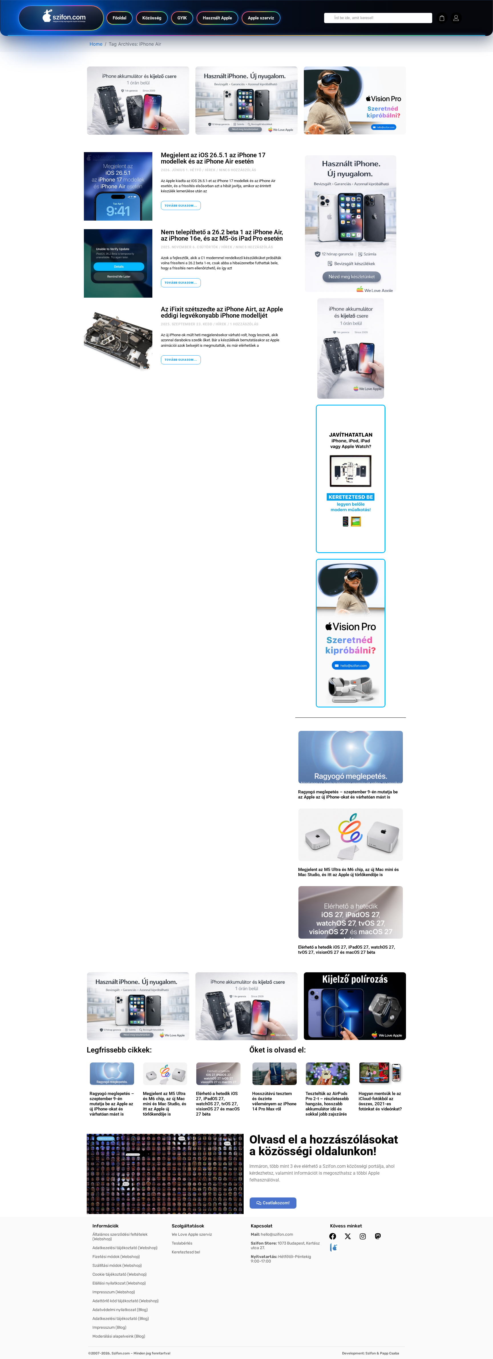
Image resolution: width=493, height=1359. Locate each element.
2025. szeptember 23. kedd (186, 324)
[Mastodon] (378, 1236)
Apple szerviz (261, 18)
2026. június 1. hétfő (181, 170)
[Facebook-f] (333, 1236)
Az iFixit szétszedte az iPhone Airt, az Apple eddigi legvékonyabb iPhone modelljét (222, 312)
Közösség (151, 18)
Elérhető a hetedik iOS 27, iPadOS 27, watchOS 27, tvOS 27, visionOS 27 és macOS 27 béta (346, 950)
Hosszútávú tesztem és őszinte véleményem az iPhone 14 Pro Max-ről (274, 1101)
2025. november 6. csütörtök (189, 247)
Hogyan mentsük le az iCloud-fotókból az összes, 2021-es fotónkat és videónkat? (380, 1101)
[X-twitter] (348, 1236)
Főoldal (119, 18)
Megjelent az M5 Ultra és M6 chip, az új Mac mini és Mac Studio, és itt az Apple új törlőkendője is (348, 872)
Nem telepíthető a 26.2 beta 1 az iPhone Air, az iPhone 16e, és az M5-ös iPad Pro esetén (222, 235)
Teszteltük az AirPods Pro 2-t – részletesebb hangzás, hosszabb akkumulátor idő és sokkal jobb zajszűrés (327, 1104)
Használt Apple (217, 18)
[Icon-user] (456, 18)
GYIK (182, 18)
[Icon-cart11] (442, 18)
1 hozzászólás (244, 324)
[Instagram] (363, 1236)
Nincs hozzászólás (237, 170)
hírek (210, 170)
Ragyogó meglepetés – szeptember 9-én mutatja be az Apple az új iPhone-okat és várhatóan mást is (348, 794)
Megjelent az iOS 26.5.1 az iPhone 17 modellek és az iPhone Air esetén (213, 158)
